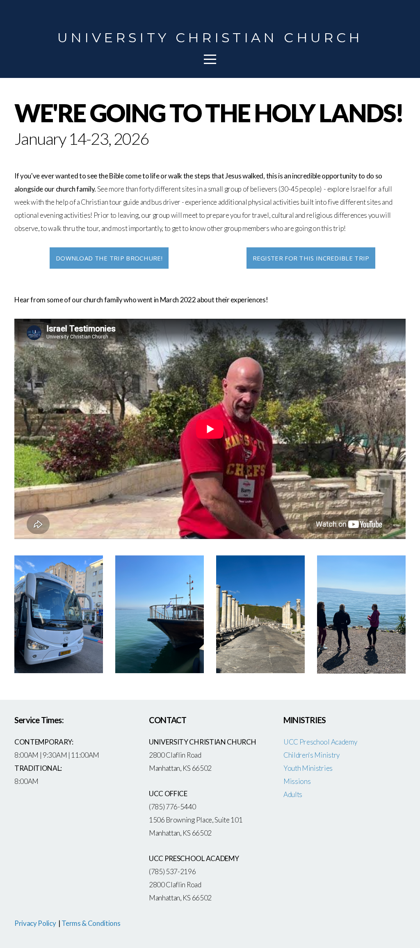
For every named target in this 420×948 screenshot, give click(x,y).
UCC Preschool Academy (320, 742)
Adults (292, 794)
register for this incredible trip (311, 258)
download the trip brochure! (109, 258)
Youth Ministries (308, 768)
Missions (296, 781)
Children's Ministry (311, 755)
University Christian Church (210, 38)
